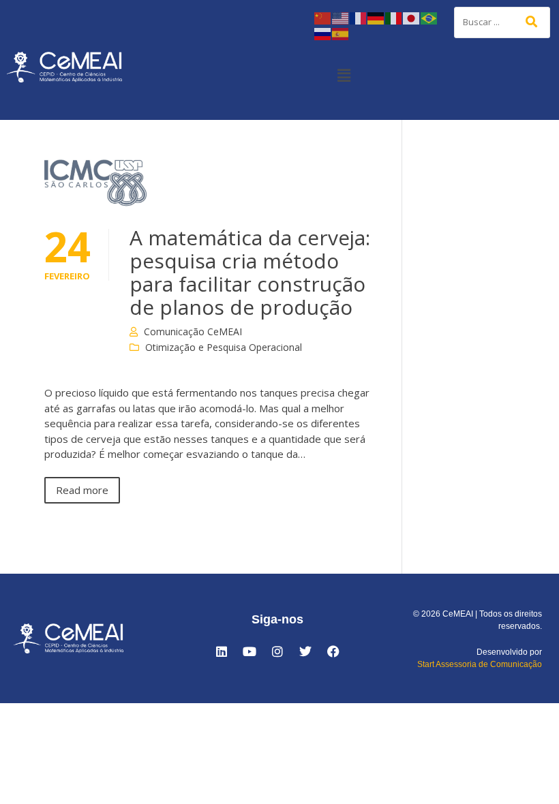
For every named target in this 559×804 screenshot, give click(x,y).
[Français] (358, 17)
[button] (343, 75)
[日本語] (412, 17)
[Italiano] (394, 17)
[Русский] (323, 33)
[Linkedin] (221, 651)
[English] (341, 17)
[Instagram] (277, 651)
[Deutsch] (376, 17)
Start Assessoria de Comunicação (479, 664)
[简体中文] (323, 17)
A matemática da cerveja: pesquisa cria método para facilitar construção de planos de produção (250, 272)
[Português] (429, 17)
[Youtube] (249, 651)
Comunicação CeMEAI (193, 331)
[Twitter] (305, 651)
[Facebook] (333, 651)
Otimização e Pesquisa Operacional (223, 347)
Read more (82, 490)
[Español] (341, 33)
